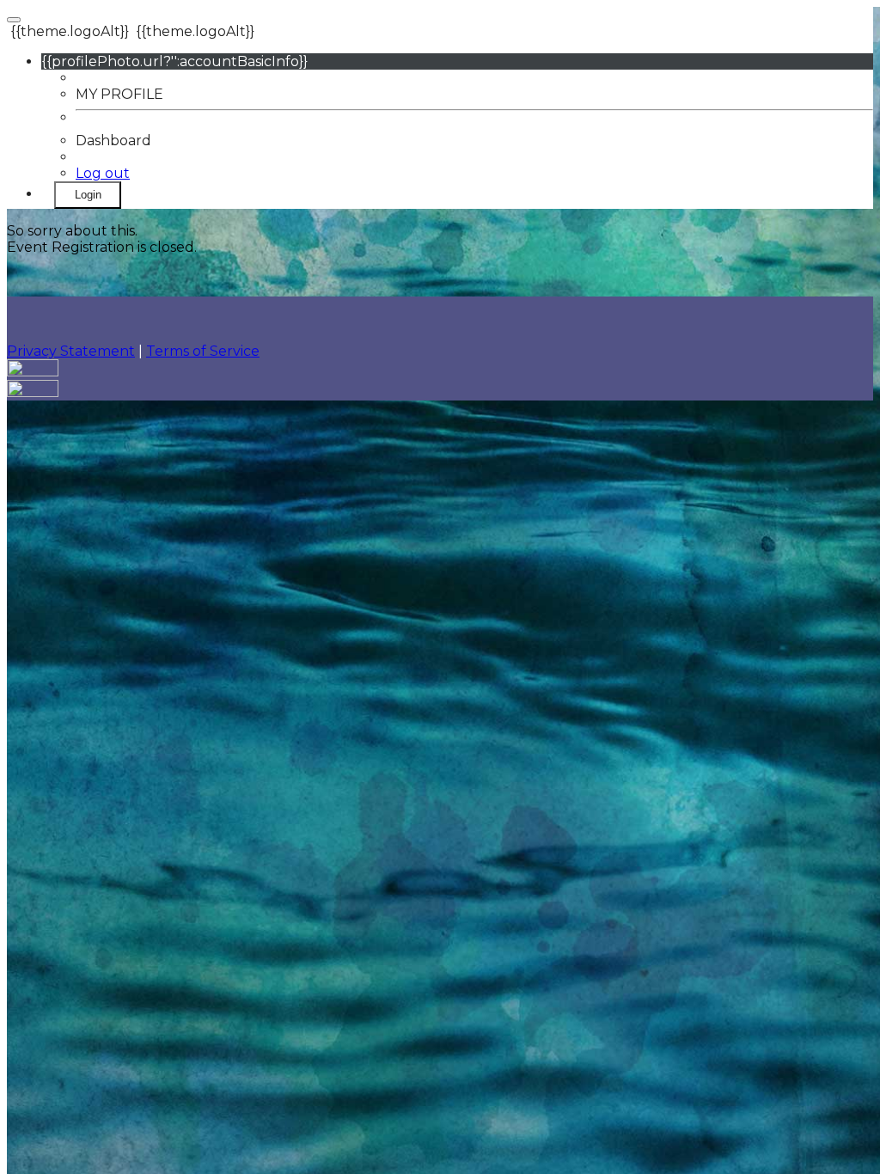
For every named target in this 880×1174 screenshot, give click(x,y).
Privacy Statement (71, 351)
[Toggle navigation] (14, 19)
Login (88, 194)
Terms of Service (203, 351)
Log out (103, 173)
